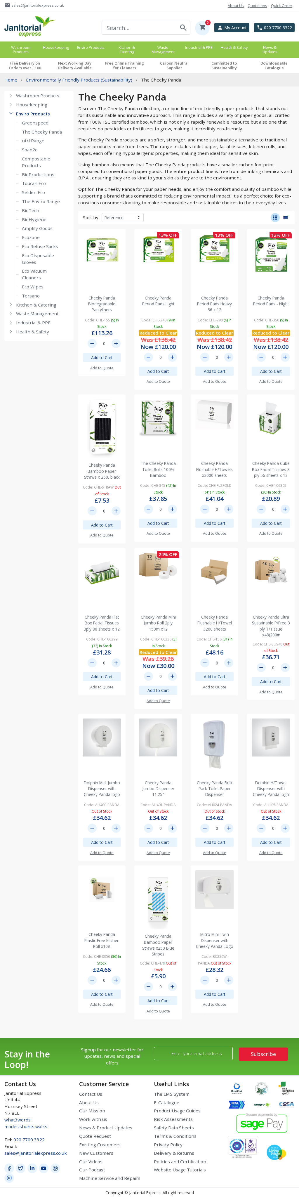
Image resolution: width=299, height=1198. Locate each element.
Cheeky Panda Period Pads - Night (271, 301)
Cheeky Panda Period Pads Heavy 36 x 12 (214, 304)
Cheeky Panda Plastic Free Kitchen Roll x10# (101, 940)
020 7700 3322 (29, 1139)
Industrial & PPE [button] (199, 47)
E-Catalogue (166, 1102)
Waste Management (37, 313)
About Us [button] (236, 5)
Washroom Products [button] (20, 49)
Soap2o (30, 150)
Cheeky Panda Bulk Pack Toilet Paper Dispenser (214, 788)
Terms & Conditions (175, 1136)
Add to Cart (102, 357)
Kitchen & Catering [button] (127, 49)
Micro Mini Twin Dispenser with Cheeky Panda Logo (214, 940)
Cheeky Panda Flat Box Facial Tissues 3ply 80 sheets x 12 (102, 623)
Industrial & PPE (33, 323)
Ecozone (31, 237)
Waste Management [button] (163, 49)
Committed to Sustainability (224, 65)
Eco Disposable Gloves (38, 258)
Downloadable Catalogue (274, 65)
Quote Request (95, 1136)
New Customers (96, 1153)
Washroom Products (37, 95)
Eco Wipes (33, 287)
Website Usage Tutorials (180, 1170)
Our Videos (90, 1161)
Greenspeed (35, 123)
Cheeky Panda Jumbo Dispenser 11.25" (158, 788)
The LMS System (172, 1094)
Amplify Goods (37, 228)
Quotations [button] (257, 5)
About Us (89, 1102)
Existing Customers (100, 1144)
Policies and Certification (180, 1161)
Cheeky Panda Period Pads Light (158, 301)
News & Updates (270, 49)
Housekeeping (31, 105)
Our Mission (92, 1111)
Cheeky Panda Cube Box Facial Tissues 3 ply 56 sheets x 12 (271, 469)
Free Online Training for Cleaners (124, 65)
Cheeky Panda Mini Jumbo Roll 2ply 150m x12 (158, 623)
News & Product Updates (105, 1128)
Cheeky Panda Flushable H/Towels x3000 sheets (214, 469)
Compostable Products (36, 162)
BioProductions (38, 174)
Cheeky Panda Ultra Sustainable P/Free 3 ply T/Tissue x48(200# (271, 626)
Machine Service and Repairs (109, 1178)
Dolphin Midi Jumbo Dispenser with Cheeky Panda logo (102, 788)
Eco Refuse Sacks (40, 246)
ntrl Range (33, 140)
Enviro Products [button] (91, 47)
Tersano (31, 296)
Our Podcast (92, 1170)
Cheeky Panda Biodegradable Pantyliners (101, 304)
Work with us (93, 1119)
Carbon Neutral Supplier (174, 65)
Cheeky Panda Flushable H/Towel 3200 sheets (214, 623)
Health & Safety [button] (234, 47)
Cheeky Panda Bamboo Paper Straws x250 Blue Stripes (158, 945)
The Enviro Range (41, 201)
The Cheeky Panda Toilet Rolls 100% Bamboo (158, 469)
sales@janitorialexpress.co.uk (35, 1153)
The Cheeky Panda (42, 132)
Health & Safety (32, 332)
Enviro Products (33, 114)
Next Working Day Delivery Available (75, 65)
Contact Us (90, 1094)
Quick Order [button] (281, 5)
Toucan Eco (34, 183)
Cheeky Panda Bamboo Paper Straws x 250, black (102, 471)
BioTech (30, 210)
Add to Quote (102, 368)
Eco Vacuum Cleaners (34, 274)
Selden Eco (33, 192)
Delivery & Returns (174, 1153)
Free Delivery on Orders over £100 (25, 65)
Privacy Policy (168, 1144)
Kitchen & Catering (36, 305)
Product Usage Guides (177, 1111)
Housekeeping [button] (56, 47)
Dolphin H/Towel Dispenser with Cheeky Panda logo (271, 788)
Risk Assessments (173, 1119)
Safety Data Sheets (174, 1128)
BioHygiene (34, 219)
